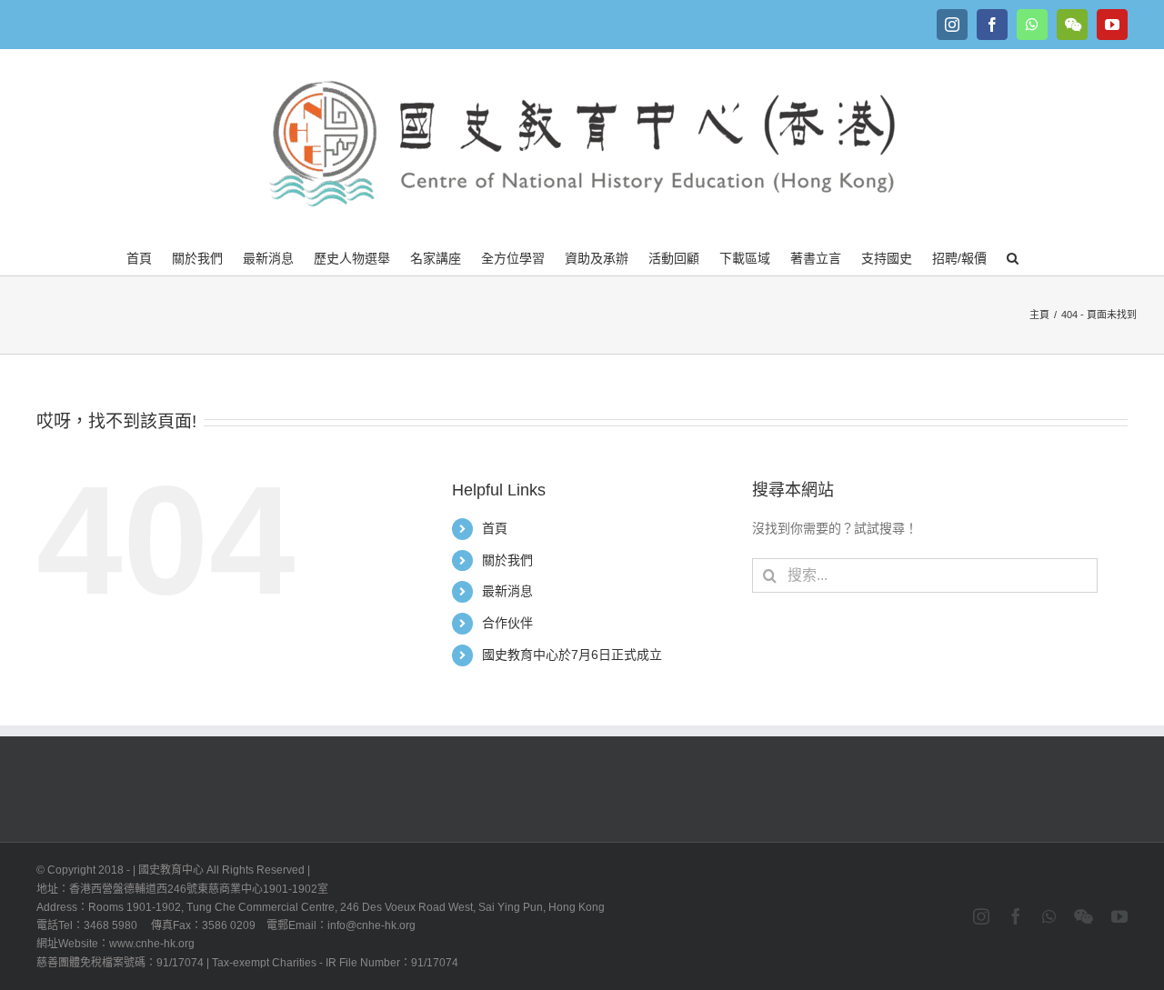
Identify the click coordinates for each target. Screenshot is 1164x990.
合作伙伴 (507, 622)
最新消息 (507, 591)
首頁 (494, 528)
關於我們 (507, 560)
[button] (1012, 256)
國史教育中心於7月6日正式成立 (572, 654)
